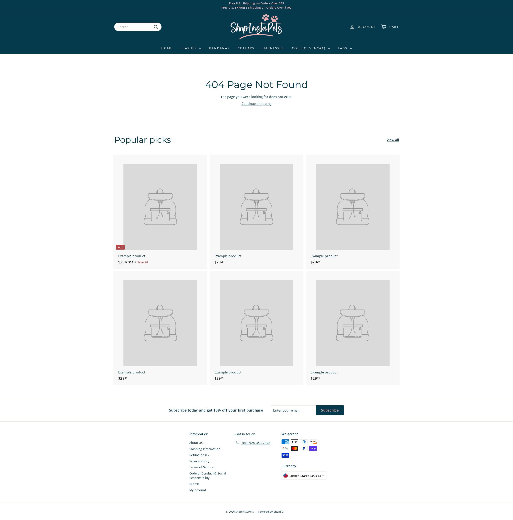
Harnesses (273, 48)
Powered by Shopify (270, 511)
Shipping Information (204, 449)
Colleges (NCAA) (309, 48)
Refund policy (199, 455)
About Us (196, 443)
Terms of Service (201, 467)
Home (167, 48)
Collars (246, 48)
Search (194, 484)
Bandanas (219, 48)
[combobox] (138, 27)
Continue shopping (256, 103)
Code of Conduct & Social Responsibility (207, 475)
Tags (343, 48)
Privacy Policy (199, 461)
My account (197, 490)
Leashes (189, 48)
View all (393, 140)
